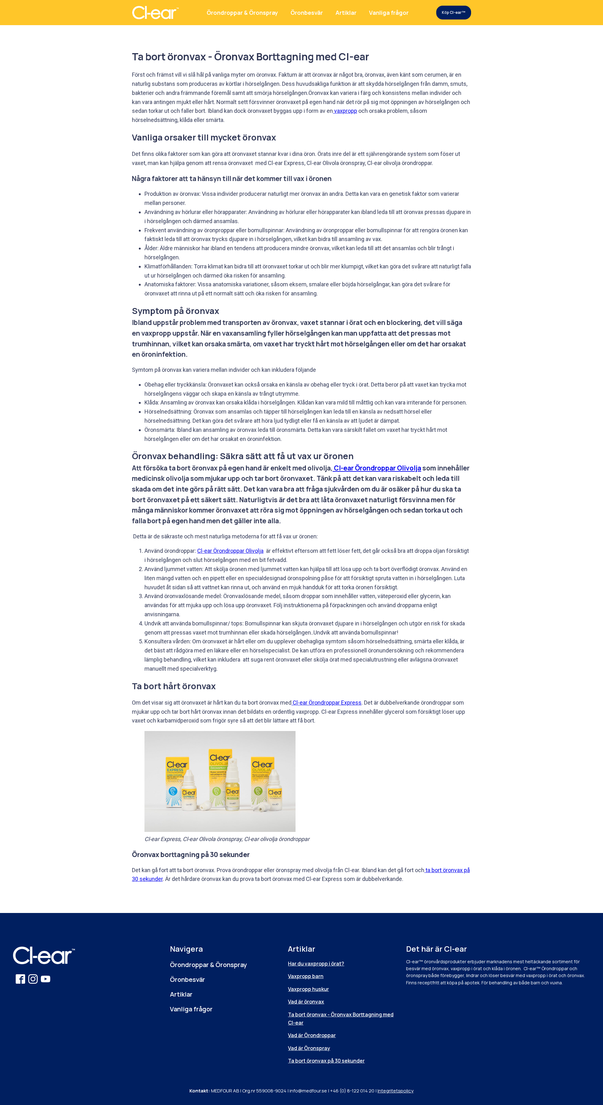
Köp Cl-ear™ (453, 12)
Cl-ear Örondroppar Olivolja (377, 468)
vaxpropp (345, 110)
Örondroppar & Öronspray (242, 12)
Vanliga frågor (389, 12)
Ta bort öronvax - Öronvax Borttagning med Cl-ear (341, 1018)
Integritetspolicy (396, 1090)
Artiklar (345, 12)
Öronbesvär (307, 12)
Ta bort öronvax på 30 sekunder (326, 1060)
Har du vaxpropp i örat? (316, 963)
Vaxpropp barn (305, 976)
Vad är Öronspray (309, 1048)
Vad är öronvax (306, 1001)
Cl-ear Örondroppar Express (326, 702)
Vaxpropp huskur (308, 989)
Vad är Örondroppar (312, 1035)
